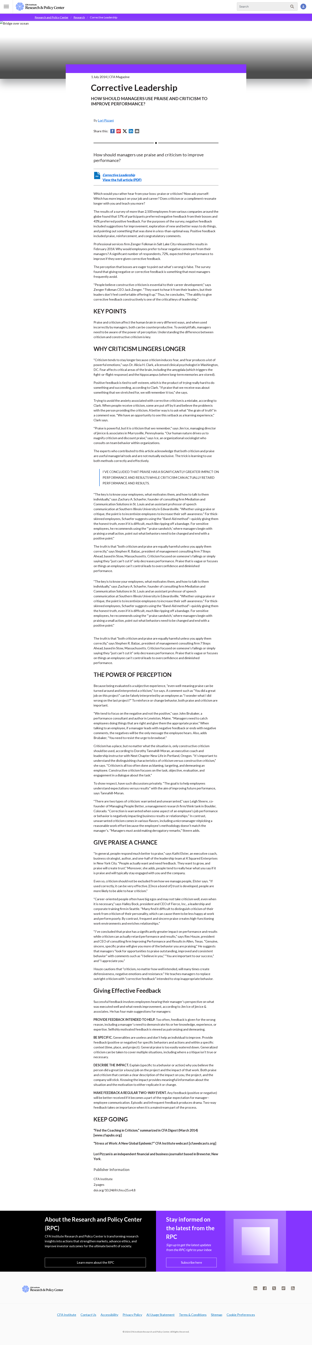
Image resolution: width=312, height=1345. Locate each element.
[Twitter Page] (274, 1288)
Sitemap (216, 1315)
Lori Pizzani (106, 120)
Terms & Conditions (193, 1315)
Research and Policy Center (51, 17)
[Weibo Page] (283, 1288)
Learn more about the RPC (95, 1262)
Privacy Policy (132, 1315)
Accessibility (109, 1315)
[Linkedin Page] (255, 1288)
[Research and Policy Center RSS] (293, 1288)
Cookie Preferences (241, 1315)
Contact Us (88, 1315)
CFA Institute (66, 1315)
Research (79, 17)
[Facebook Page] (264, 1288)
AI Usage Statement (160, 1315)
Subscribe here (191, 1262)
